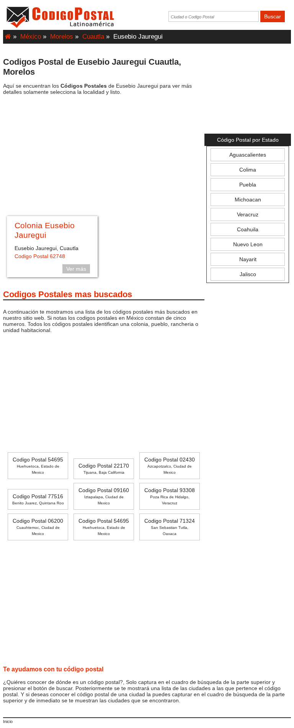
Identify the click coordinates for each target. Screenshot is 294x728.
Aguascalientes (247, 155)
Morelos (61, 36)
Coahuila (247, 229)
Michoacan (248, 199)
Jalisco (248, 274)
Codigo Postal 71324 (169, 527)
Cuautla (93, 36)
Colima (247, 170)
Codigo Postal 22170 (103, 468)
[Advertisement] (103, 156)
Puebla (247, 185)
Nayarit (247, 259)
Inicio (8, 721)
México (30, 36)
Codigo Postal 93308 (169, 496)
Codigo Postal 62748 (40, 256)
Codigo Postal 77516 (38, 499)
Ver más (76, 269)
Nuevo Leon (248, 244)
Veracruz (247, 214)
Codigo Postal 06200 (38, 527)
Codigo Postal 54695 (38, 465)
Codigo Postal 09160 (103, 496)
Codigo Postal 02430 (169, 465)
